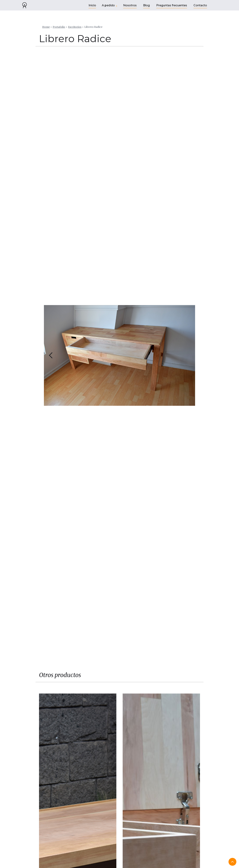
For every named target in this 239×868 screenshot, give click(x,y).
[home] (24, 5)
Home (46, 26)
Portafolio (59, 26)
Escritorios (74, 26)
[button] (51, 355)
